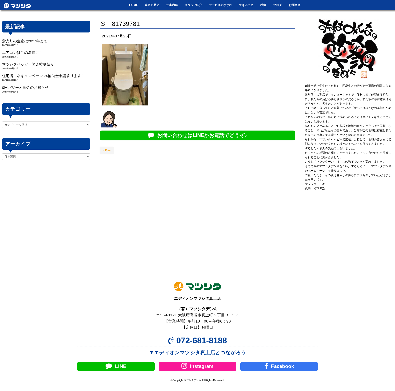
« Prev (107, 150)
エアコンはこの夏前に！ (22, 53)
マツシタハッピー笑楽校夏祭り (28, 64)
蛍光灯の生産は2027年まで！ (26, 41)
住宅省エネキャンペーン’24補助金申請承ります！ (43, 76)
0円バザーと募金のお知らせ (25, 88)
